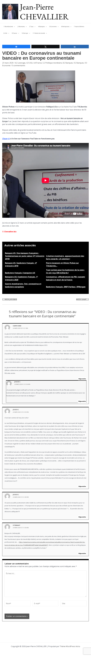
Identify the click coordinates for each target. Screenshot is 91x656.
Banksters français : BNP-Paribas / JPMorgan (65, 287)
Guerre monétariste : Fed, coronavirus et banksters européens (23, 285)
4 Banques (41, 26)
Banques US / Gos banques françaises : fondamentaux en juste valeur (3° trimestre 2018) (24, 256)
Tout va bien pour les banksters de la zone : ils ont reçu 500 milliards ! (65, 271)
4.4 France (37, 63)
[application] (14, 26)
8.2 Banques (68, 63)
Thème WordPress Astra (70, 646)
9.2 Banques (79, 63)
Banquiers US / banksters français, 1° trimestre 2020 (21, 278)
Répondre (82, 379)
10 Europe (25, 33)
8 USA (5, 33)
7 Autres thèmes (79, 26)
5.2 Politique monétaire (52, 63)
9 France (14, 33)
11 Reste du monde (39, 33)
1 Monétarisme (8, 26)
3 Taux (31, 26)
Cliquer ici (6, 138)
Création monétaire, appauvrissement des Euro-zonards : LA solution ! (65, 257)
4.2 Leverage (20, 63)
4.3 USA (29, 63)
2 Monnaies (21, 26)
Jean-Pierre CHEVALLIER (44, 11)
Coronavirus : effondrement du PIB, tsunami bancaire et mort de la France (65, 278)
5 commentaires (18, 65)
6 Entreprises (65, 26)
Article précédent (10, 299)
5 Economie (53, 26)
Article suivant (82, 299)
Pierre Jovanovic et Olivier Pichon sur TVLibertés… (62, 264)
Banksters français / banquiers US (20, 273)
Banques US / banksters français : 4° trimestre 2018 (21, 264)
